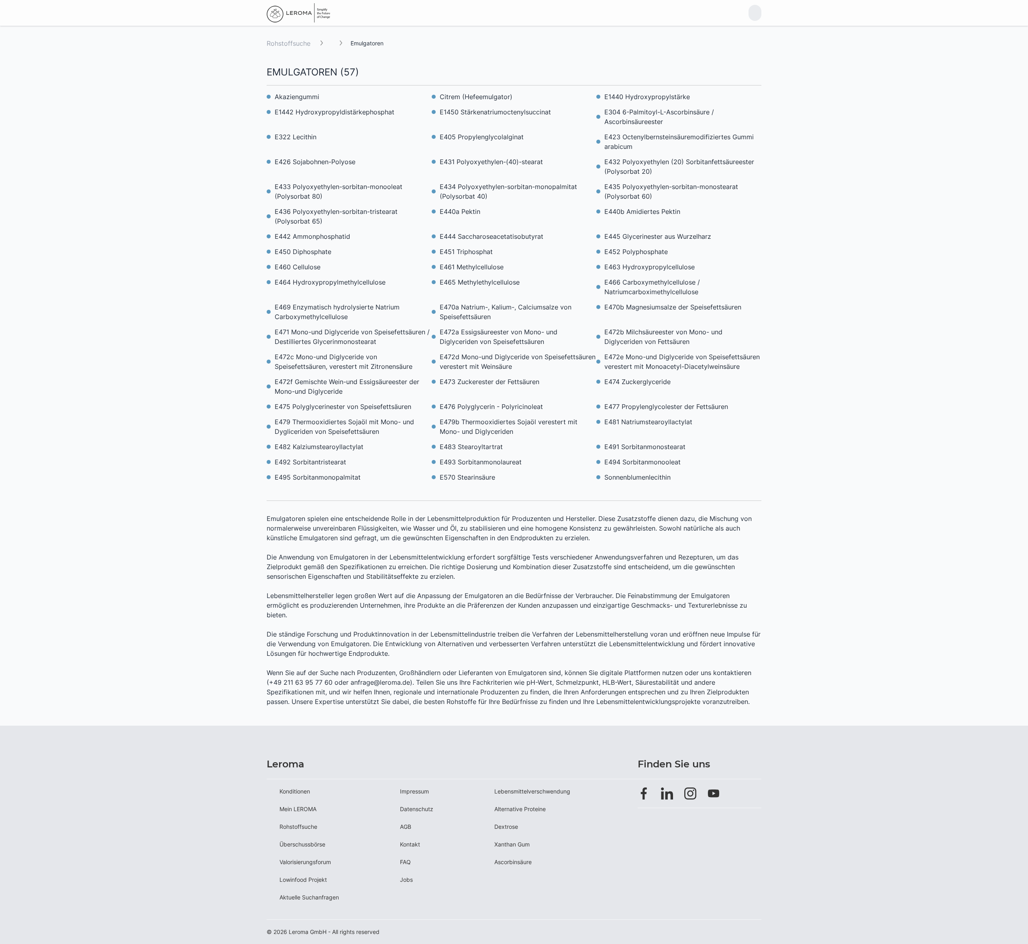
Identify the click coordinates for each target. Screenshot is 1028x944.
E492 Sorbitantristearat (310, 462)
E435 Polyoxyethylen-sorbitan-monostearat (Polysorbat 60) (671, 191)
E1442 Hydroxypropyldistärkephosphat (334, 112)
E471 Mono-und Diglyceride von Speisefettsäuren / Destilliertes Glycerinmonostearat (352, 337)
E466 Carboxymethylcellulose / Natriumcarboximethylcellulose (652, 287)
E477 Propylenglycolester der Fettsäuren (666, 407)
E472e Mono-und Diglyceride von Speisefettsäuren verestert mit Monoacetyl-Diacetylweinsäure (682, 361)
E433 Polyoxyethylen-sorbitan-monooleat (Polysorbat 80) (338, 191)
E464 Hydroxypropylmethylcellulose (330, 282)
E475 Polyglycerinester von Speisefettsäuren (343, 407)
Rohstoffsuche (288, 43)
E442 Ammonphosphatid (312, 236)
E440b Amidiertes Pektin (642, 212)
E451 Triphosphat (466, 252)
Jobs (406, 879)
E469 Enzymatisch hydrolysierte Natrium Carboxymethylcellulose (337, 312)
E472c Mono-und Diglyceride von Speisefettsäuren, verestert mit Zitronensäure (343, 361)
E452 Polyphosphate (636, 252)
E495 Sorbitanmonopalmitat (318, 477)
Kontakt (410, 844)
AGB (405, 826)
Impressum (414, 791)
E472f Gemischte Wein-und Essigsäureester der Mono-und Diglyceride (347, 386)
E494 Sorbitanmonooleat (642, 462)
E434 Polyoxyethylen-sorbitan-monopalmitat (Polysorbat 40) (508, 191)
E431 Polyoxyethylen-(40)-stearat (491, 162)
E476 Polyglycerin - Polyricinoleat (491, 407)
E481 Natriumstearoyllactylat (648, 422)
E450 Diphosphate (303, 252)
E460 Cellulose (297, 267)
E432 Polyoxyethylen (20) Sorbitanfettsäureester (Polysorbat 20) (679, 166)
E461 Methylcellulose (472, 267)
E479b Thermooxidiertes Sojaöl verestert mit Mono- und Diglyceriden (508, 426)
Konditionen (294, 791)
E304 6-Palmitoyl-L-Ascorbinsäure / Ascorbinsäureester (659, 117)
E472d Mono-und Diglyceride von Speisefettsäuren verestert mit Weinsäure (518, 361)
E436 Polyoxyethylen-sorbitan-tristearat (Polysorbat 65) (336, 216)
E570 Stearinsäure (467, 477)
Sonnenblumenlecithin (637, 477)
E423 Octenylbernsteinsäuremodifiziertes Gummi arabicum (679, 142)
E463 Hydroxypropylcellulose (649, 267)
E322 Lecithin (295, 137)
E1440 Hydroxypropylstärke (647, 97)
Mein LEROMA (297, 809)
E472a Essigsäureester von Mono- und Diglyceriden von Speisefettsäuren (498, 337)
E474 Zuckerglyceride (637, 382)
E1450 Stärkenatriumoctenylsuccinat (495, 112)
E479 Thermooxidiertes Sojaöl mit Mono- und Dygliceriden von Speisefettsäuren (344, 426)
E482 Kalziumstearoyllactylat (319, 447)
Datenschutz (416, 809)
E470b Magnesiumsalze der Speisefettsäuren (672, 307)
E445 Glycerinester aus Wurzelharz (657, 236)
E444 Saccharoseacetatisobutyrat (491, 236)
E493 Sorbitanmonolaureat (481, 462)
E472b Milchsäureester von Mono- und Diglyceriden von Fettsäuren (663, 337)
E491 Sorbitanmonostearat (644, 447)
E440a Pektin (460, 212)
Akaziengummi (297, 97)
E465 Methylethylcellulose (480, 282)
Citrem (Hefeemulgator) (476, 97)
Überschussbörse (302, 844)
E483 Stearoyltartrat (471, 447)
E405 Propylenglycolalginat (482, 137)
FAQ (405, 862)
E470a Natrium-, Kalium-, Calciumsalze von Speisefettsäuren (505, 312)
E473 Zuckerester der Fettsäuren (489, 382)
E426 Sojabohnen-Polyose (315, 162)
